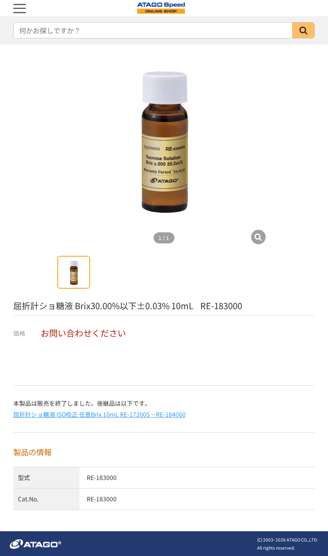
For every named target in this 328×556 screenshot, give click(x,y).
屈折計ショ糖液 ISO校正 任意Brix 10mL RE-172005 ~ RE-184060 (99, 414)
